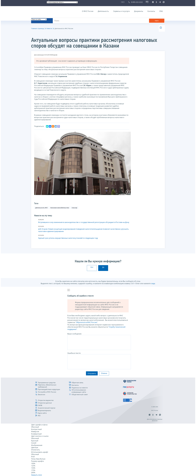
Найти (157, 20)
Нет (91, 267)
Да (103, 267)
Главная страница (37, 28)
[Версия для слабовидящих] (123, 2)
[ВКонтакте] (50, 126)
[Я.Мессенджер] (47, 126)
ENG (161, 11)
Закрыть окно (36, 475)
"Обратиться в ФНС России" (86, 322)
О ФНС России (87, 11)
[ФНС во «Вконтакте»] (152, 2)
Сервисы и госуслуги (121, 11)
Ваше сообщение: (74, 334)
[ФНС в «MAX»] (163, 2)
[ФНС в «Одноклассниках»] (156, 2)
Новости (49, 28)
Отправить (92, 373)
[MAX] (58, 126)
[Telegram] (56, 126)
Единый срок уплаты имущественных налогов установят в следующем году (68, 238)
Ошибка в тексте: (74, 353)
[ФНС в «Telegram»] (159, 2)
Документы (138, 11)
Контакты (151, 11)
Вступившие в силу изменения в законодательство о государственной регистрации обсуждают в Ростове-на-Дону (83, 222)
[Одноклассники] (53, 126)
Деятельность (103, 11)
